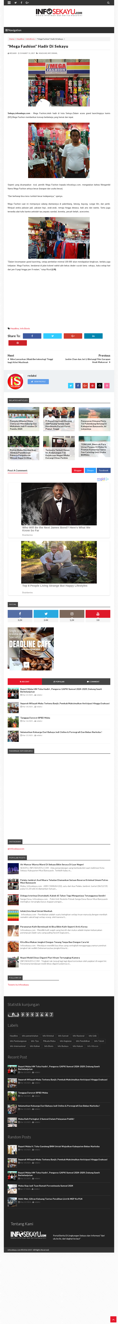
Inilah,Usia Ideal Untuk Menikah (36, 911)
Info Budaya (63, 1046)
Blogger (78, 470)
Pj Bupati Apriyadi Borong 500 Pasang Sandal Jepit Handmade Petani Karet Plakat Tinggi (58, 425)
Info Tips (35, 1041)
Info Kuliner (35, 1046)
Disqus (90, 470)
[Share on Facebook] (32, 336)
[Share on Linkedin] (93, 336)
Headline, (43, 53)
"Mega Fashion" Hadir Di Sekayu (38, 46)
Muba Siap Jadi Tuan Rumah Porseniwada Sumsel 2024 (45, 1185)
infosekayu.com (14, 1250)
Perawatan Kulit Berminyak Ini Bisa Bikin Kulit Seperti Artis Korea (53, 926)
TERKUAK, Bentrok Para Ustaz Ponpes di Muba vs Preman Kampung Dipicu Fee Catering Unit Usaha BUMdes (94, 449)
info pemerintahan (30, 1036)
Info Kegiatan (66, 1041)
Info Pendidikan (83, 1041)
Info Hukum (78, 1046)
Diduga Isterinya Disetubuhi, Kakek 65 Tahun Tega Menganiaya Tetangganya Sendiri (63, 895)
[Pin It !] (17, 343)
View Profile (39, 381)
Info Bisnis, (52, 53)
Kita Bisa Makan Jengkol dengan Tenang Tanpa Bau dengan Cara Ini (54, 942)
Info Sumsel (63, 1036)
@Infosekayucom (16, 848)
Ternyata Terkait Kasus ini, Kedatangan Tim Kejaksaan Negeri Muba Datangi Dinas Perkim (57, 454)
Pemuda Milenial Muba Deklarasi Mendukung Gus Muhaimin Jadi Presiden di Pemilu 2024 (23, 425)
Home (11, 39)
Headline (20, 39)
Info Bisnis (30, 39)
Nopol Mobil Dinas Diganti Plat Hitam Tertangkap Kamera (50, 957)
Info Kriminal (48, 1036)
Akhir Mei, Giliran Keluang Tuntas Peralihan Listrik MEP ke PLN (50, 1198)
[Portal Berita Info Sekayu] (59, 15)
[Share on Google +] (73, 336)
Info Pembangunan (18, 1041)
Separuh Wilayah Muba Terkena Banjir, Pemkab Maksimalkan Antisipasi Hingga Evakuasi (65, 703)
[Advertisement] (59, 300)
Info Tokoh (99, 1041)
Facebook (103, 470)
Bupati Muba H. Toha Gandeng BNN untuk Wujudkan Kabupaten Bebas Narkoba (59, 1146)
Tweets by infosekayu (18, 984)
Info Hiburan (92, 1046)
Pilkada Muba (49, 1041)
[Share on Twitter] (52, 336)
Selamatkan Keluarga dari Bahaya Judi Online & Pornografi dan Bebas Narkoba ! (61, 732)
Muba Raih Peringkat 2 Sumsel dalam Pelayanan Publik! (46, 1119)
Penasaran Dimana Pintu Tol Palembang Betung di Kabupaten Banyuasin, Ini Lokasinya (94, 425)
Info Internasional (18, 1046)
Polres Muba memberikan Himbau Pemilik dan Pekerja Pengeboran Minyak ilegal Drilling (23, 454)
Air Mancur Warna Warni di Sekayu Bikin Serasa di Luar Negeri (52, 864)
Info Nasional (78, 1036)
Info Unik (93, 1036)
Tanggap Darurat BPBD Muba (35, 717)
